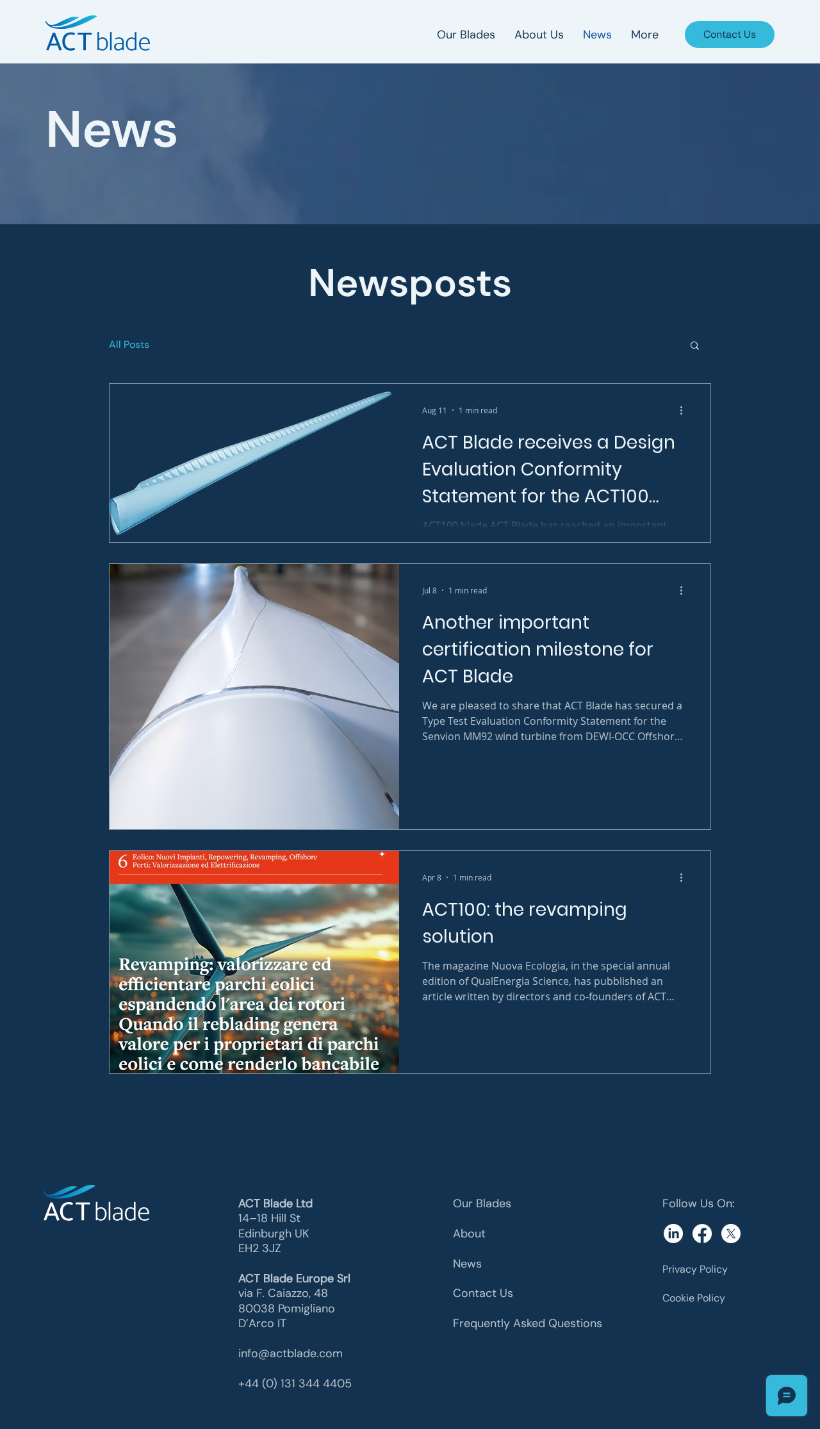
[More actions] (685, 410)
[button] (695, 346)
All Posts (129, 344)
